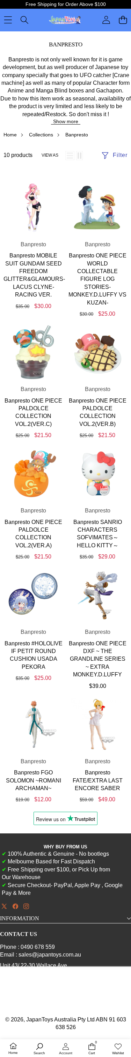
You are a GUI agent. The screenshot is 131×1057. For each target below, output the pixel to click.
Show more (65, 121)
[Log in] (106, 20)
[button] (123, 20)
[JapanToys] (65, 20)
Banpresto (33, 244)
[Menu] (8, 20)
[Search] (24, 20)
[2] (79, 155)
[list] (69, 155)
